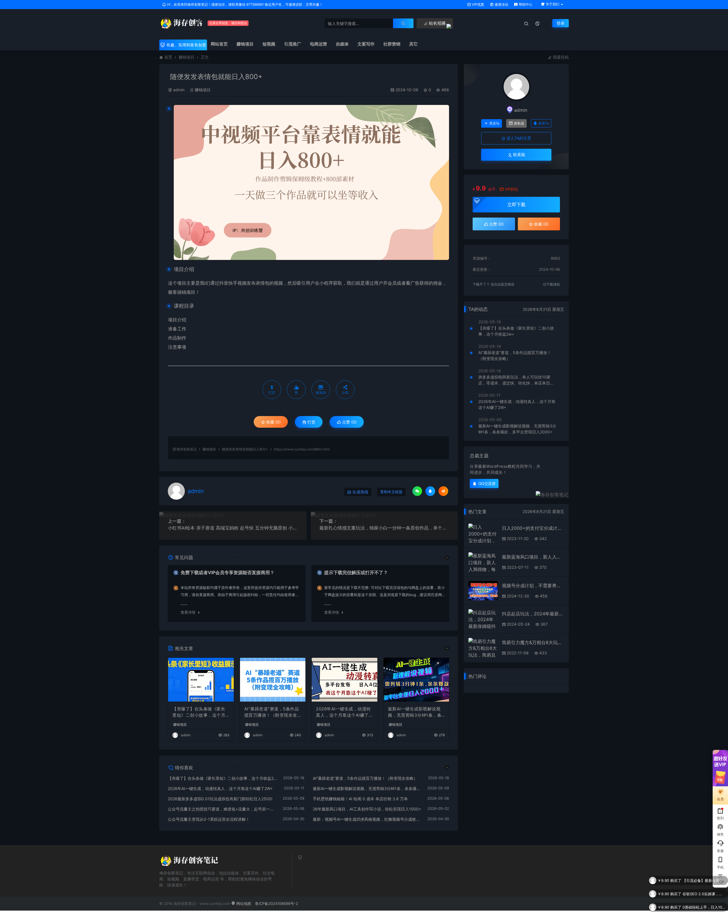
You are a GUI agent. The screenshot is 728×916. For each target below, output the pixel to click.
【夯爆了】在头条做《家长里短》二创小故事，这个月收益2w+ (198, 712)
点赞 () (349, 421)
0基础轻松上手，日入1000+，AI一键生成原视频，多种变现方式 (703, 894)
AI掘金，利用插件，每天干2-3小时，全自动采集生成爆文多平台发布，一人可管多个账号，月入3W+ (703, 907)
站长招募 (437, 23)
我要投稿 (560, 57)
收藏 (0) (273, 421)
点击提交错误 (504, 284)
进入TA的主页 (518, 138)
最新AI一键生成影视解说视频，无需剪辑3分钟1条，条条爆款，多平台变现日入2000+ (416, 712)
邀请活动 (501, 4)
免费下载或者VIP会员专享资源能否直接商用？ (227, 572)
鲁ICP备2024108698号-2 (276, 903)
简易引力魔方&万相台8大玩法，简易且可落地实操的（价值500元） (533, 642)
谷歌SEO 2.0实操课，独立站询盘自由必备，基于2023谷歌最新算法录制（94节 (703, 880)
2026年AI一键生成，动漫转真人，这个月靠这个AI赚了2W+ (343, 712)
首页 (168, 57)
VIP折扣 (511, 189)
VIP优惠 (477, 4)
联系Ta (543, 123)
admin (179, 89)
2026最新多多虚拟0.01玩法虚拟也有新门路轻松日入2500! (220, 798)
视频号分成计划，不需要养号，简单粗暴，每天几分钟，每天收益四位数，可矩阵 (533, 585)
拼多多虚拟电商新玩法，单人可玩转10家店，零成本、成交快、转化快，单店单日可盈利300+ (516, 380)
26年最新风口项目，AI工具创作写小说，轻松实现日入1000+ (367, 809)
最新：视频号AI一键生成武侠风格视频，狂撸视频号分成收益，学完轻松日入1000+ (367, 819)
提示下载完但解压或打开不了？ (356, 572)
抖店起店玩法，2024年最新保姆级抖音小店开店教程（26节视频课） (533, 614)
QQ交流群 (487, 483)
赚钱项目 (187, 57)
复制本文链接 (391, 492)
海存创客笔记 (186, 449)
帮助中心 (525, 4)
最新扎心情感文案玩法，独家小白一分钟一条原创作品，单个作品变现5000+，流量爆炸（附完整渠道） (384, 528)
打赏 (310, 421)
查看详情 (188, 612)
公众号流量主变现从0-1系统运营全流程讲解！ (209, 819)
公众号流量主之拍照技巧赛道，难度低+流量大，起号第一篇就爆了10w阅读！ (222, 809)
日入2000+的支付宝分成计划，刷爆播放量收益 (533, 528)
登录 (560, 23)
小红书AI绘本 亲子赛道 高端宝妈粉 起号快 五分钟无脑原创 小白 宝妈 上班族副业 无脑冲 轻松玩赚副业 (233, 528)
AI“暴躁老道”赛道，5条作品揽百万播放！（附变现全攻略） (271, 712)
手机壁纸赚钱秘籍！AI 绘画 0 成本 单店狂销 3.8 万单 (360, 798)
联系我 (518, 154)
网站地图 (243, 903)
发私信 (519, 123)
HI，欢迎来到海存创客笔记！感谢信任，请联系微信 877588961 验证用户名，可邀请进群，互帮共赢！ (244, 4)
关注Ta (494, 123)
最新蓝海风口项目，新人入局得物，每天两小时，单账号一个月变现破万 (533, 557)
